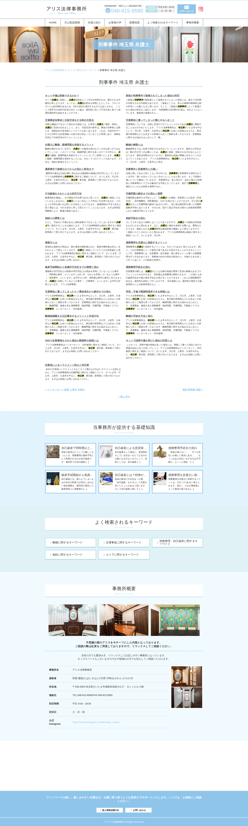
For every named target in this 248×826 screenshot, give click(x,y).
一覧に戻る (124, 396)
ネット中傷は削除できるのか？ (62, 95)
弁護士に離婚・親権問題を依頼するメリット (69, 144)
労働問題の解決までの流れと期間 (144, 193)
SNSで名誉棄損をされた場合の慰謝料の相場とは (72, 340)
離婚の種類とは (134, 144)
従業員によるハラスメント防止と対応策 (67, 365)
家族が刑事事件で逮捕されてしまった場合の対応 (153, 95)
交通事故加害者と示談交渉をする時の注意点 (69, 120)
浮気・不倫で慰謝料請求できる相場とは (148, 291)
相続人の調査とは (55, 218)
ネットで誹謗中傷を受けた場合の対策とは (149, 340)
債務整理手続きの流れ (138, 267)
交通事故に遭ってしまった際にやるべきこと (150, 120)
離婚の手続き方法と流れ (139, 316)
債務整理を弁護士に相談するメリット (146, 242)
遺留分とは (51, 242)
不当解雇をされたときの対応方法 (63, 193)
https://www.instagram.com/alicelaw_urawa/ (95, 722)
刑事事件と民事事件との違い (142, 169)
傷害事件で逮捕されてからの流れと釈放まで (69, 169)
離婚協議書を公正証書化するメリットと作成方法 (72, 316)
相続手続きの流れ (135, 218)
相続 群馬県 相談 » (192, 389)
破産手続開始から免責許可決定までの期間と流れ (72, 267)
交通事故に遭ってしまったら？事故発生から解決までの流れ (78, 291)
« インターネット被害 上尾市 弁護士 (65, 389)
